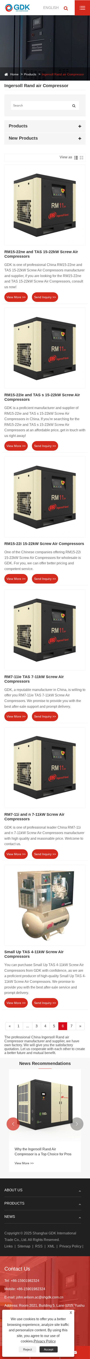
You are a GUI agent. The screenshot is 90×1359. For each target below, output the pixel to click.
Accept (48, 1349)
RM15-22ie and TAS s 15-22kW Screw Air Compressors (42, 397)
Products (30, 74)
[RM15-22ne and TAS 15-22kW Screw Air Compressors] (45, 204)
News (9, 1217)
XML (51, 1246)
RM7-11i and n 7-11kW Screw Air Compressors (34, 816)
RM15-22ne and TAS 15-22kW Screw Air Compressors (41, 254)
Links (8, 1246)
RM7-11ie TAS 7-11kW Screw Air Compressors (34, 679)
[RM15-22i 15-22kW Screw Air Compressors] (45, 496)
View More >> (16, 297)
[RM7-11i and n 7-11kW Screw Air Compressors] (45, 767)
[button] (13, 1124)
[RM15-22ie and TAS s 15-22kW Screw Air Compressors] (45, 348)
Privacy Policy (70, 1246)
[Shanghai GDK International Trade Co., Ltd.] (18, 7)
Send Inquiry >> (45, 297)
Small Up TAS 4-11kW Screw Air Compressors (34, 954)
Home (14, 74)
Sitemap (23, 1246)
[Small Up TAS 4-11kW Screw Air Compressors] (45, 905)
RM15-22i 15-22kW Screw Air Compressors (44, 544)
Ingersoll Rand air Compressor (63, 74)
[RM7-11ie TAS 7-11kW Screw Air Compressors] (45, 629)
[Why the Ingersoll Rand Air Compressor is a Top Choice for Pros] (45, 1105)
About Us (13, 1190)
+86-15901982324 (25, 1281)
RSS (39, 1246)
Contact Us (17, 1269)
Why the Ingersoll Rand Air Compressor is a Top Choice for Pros (43, 1151)
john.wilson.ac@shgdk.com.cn (39, 1297)
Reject (27, 1349)
